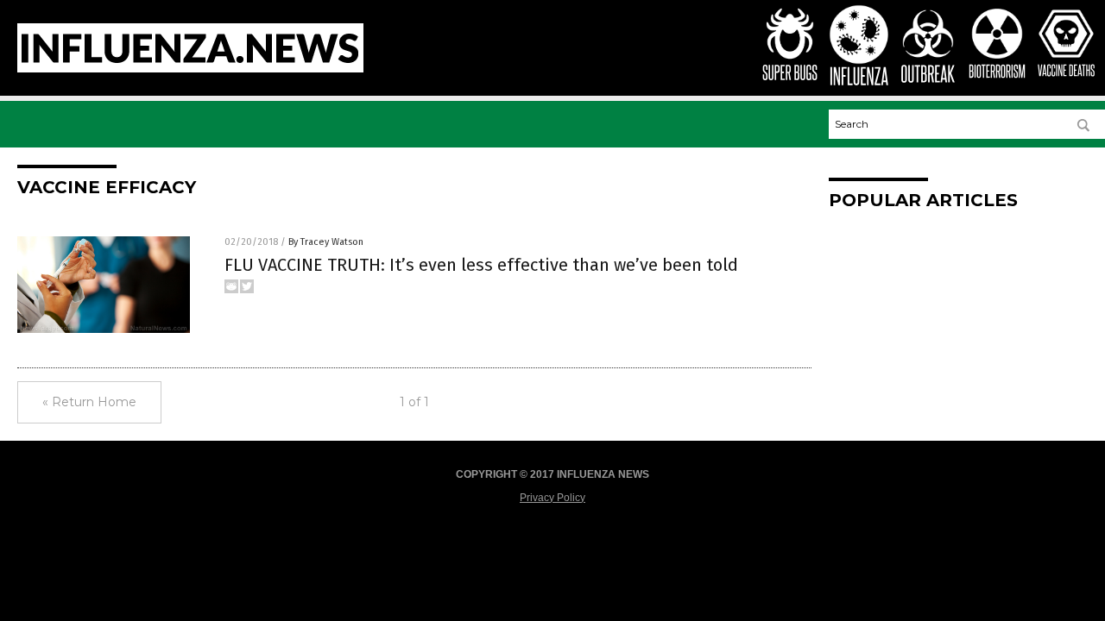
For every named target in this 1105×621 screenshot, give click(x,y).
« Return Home (89, 402)
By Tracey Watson (325, 242)
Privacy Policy (552, 498)
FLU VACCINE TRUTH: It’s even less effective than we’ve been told (481, 264)
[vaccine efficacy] (190, 69)
